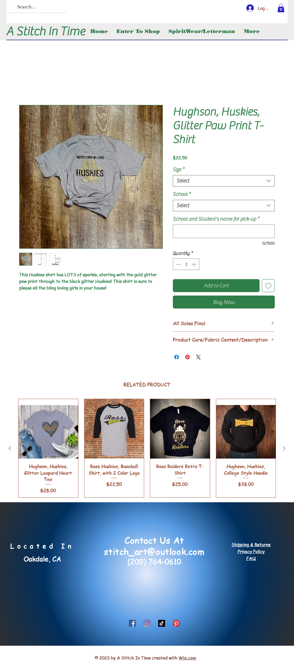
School (182, 195)
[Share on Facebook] (176, 357)
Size (178, 170)
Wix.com (187, 659)
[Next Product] (284, 449)
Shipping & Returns (250, 545)
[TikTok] (161, 624)
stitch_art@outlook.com (154, 552)
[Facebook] (132, 624)
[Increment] (194, 265)
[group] (147, 449)
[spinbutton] (186, 265)
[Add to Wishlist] (268, 286)
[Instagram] (147, 624)
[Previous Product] (9, 449)
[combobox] (224, 181)
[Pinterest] (176, 624)
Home (25, 85)
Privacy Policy (251, 552)
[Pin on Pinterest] (187, 357)
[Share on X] (198, 357)
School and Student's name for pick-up (216, 220)
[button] (281, 8)
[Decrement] (178, 265)
